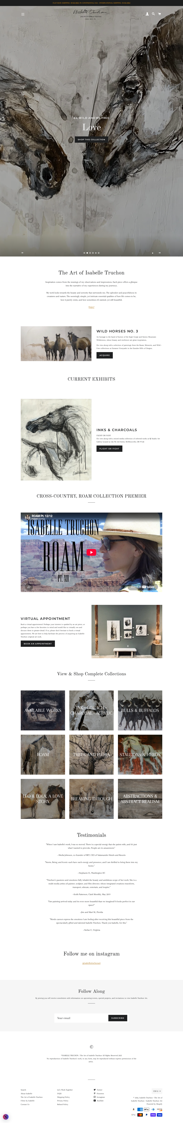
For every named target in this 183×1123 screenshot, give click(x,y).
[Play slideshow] (152, 252)
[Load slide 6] (98, 253)
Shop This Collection (91, 139)
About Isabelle (26, 1093)
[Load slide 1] (84, 253)
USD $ (155, 1091)
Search (23, 1090)
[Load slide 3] (90, 253)
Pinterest (100, 1093)
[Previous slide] (22, 252)
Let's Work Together (65, 1090)
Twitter (99, 1090)
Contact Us (25, 1104)
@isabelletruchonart (91, 963)
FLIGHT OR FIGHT (109, 449)
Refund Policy (62, 1104)
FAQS (59, 1093)
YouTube (100, 1101)
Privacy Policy (62, 1101)
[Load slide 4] (93, 253)
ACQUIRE (105, 355)
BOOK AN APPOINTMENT (38, 644)
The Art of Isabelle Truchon (32, 1097)
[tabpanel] (91, 128)
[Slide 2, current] (87, 253)
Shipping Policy (63, 1097)
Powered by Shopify (154, 1104)
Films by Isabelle (27, 1101)
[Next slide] (159, 252)
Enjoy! (91, 307)
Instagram (100, 1097)
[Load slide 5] (95, 253)
